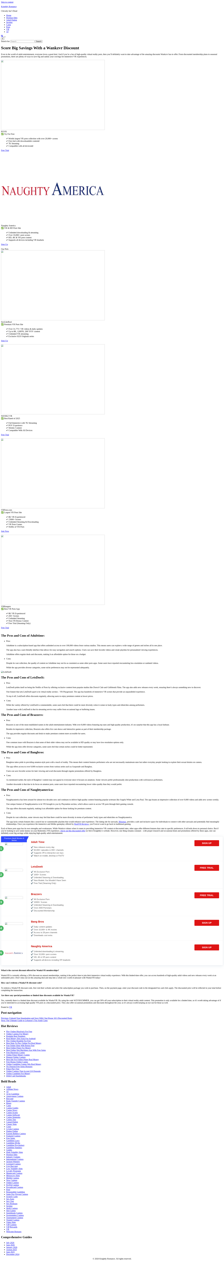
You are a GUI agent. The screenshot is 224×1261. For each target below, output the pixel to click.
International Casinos (14, 1159)
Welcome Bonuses (13, 1232)
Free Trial (5, 150)
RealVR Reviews (81, 824)
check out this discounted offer (72, 831)
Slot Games (11, 1211)
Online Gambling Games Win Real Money (23, 1064)
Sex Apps (10, 1199)
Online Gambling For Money (18, 1073)
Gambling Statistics (14, 1147)
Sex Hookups (11, 1204)
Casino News (11, 1110)
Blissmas (122, 822)
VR (7, 29)
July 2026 (10, 1243)
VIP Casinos (11, 1225)
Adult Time (37, 842)
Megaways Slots (13, 1176)
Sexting (9, 22)
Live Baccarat (12, 1166)
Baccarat (9, 1098)
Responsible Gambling (15, 1192)
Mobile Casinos (12, 1178)
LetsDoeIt (37, 866)
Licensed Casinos (13, 1164)
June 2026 (10, 1245)
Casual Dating (12, 1122)
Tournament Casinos (14, 1218)
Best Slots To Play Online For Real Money (23, 1043)
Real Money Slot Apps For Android (21, 1038)
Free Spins (10, 1138)
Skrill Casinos (12, 1208)
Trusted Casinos (12, 1220)
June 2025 (10, 1252)
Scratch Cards (12, 1197)
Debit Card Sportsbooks (16, 1076)
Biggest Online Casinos (16, 1057)
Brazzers (36, 894)
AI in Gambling (12, 1094)
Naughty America (41, 946)
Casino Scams (12, 1112)
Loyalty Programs (13, 1171)
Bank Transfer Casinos (15, 1101)
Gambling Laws (12, 1140)
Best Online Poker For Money (18, 1048)
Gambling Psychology (15, 1145)
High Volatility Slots (14, 1152)
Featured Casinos (13, 1136)
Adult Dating (11, 20)
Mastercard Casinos (14, 1173)
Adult (8, 1087)
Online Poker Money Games (18, 1055)
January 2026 (11, 1247)
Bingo (8, 1103)
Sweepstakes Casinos (15, 1215)
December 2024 (12, 1254)
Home (8, 15)
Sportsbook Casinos (14, 1213)
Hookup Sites (11, 18)
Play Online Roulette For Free (18, 1041)
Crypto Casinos (12, 1129)
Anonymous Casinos (14, 1096)
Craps (8, 1126)
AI (7, 32)
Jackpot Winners (13, 1161)
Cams (8, 25)
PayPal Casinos (12, 1185)
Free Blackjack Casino (15, 1052)
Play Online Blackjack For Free (19, 1031)
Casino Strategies (13, 1117)
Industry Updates (13, 1157)
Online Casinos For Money (17, 1034)
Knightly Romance (9, 6)
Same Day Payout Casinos (17, 1194)
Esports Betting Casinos (16, 1133)
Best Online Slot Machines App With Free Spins (26, 1050)
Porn (8, 27)
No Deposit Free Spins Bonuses (19, 1066)
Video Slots (11, 1222)
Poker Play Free (12, 1069)
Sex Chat (10, 1201)
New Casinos (11, 1180)
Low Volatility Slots (14, 1169)
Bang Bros (37, 921)
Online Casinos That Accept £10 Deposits (23, 1071)
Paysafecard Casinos (14, 1187)
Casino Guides (12, 1108)
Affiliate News (12, 1089)
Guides (9, 1150)
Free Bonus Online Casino (17, 1062)
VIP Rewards (11, 1227)
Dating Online (12, 1131)
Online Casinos (12, 1183)
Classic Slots (11, 1124)
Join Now (5, 531)
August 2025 (11, 1250)
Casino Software (13, 1115)
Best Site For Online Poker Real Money (22, 1059)
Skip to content (7, 2)
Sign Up (4, 244)
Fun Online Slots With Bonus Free (20, 1045)
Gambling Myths (13, 1143)
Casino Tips (11, 1119)
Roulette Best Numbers (15, 1036)
